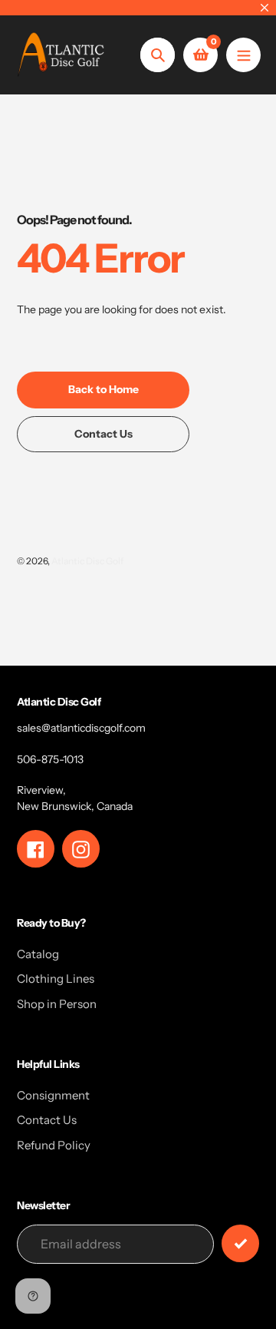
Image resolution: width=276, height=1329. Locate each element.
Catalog (38, 954)
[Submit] (240, 1243)
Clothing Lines (55, 978)
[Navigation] (243, 55)
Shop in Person (57, 1004)
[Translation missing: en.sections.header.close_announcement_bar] (264, 7)
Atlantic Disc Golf (87, 561)
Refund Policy (53, 1145)
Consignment (53, 1095)
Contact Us (47, 1119)
